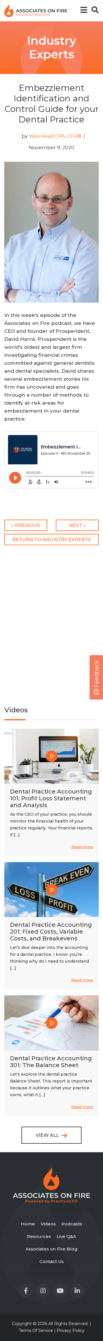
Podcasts (72, 1224)
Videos (48, 1224)
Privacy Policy (70, 1330)
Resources (39, 1236)
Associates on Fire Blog (51, 1249)
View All (48, 1135)
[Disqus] (51, 622)
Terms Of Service (36, 1330)
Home (28, 1224)
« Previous (25, 525)
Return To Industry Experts (51, 539)
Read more (82, 846)
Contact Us (51, 1261)
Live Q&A (66, 1236)
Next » (77, 525)
